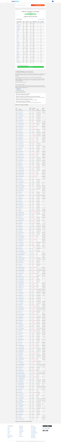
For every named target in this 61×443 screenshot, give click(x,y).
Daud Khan (18, 56)
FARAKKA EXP (20, 223)
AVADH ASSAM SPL (21, 187)
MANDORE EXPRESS (21, 270)
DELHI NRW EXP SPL (21, 254)
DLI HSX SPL (20, 331)
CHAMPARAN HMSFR (21, 378)
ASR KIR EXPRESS (20, 381)
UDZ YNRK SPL (20, 207)
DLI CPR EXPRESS (20, 362)
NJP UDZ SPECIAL (20, 206)
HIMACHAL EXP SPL (21, 157)
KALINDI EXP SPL (20, 160)
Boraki (17, 34)
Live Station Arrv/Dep (34, 432)
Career (9, 432)
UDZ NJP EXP (20, 264)
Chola (17, 40)
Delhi (17, 23)
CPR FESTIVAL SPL (21, 168)
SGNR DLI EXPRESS (21, 314)
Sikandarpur (18, 43)
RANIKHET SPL (20, 165)
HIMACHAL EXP (20, 226)
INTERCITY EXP (20, 306)
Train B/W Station (33, 431)
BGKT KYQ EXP (20, 367)
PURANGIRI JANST (21, 284)
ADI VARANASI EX (20, 279)
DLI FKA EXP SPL (20, 151)
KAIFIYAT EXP (20, 289)
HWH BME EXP (20, 295)
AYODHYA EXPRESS (21, 195)
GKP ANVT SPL (20, 392)
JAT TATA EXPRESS (21, 397)
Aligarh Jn (18, 54)
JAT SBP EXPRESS (20, 245)
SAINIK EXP (20, 209)
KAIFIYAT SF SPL (20, 110)
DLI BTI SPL (20, 162)
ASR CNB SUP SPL (21, 251)
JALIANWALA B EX (21, 298)
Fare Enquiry (33, 435)
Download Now (30, 66)
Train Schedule (33, 428)
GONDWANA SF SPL (21, 212)
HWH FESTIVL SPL (21, 115)
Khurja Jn (18, 45)
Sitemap (9, 437)
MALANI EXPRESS (20, 409)
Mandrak (18, 57)
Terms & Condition (10, 436)
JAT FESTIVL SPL (20, 242)
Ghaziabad (18, 29)
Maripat (18, 31)
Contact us (9, 431)
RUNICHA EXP (20, 323)
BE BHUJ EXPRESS (21, 339)
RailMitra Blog (21, 427)
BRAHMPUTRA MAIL (21, 372)
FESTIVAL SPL (20, 265)
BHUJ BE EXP (20, 337)
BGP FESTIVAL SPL (21, 262)
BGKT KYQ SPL (20, 179)
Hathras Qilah (19, 62)
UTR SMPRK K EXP (21, 359)
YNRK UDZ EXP (20, 408)
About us (9, 428)
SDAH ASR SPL (20, 118)
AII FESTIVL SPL (20, 121)
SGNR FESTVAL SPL (21, 123)
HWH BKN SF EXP (20, 143)
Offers (20, 435)
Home (8, 427)
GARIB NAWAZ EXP (21, 384)
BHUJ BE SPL (20, 148)
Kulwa (17, 51)
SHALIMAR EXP (20, 229)
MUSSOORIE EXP (20, 315)
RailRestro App (19, 88)
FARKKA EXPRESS (20, 220)
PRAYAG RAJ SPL (20, 240)
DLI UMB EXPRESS (21, 345)
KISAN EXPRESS (20, 351)
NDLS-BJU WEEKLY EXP (21, 375)
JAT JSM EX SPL (20, 159)
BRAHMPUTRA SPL (21, 190)
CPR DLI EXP (20, 361)
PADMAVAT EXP (20, 196)
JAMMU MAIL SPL (20, 132)
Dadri (17, 32)
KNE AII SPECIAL (20, 182)
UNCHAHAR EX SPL (21, 146)
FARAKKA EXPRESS (21, 218)
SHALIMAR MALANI (21, 348)
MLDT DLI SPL (20, 129)
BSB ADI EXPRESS (20, 281)
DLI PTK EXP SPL (20, 140)
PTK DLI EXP (20, 417)
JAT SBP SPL (20, 193)
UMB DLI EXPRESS (21, 347)
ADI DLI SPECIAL (20, 126)
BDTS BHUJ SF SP (21, 276)
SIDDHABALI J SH (20, 287)
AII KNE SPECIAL (20, 184)
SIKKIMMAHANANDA (21, 364)
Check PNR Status (33, 427)
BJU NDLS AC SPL (20, 370)
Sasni (17, 59)
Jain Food (20, 432)
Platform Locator (33, 437)
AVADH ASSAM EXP (21, 386)
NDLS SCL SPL (20, 248)
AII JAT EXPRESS (20, 301)
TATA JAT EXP (20, 395)
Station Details (33, 436)
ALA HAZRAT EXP (20, 336)
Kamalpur (18, 46)
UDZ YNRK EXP (20, 406)
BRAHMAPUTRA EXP (21, 373)
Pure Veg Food (21, 431)
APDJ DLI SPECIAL (21, 176)
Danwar (18, 48)
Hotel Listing (21, 436)
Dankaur (18, 37)
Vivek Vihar (18, 26)
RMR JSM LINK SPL (21, 170)
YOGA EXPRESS (20, 398)
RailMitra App (18, 89)
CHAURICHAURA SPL (21, 259)
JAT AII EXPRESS (20, 303)
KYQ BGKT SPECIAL (21, 181)
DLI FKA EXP (20, 342)
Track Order (21, 428)
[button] (30, 66)
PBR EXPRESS (20, 403)
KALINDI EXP (20, 234)
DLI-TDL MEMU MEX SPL (21, 253)
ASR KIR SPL (20, 217)
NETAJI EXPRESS (20, 292)
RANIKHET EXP (20, 356)
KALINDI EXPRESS (20, 232)
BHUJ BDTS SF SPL (21, 278)
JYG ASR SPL (20, 256)
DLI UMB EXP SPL (20, 154)
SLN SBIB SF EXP (20, 414)
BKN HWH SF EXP (20, 145)
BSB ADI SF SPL (20, 204)
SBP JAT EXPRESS (20, 243)
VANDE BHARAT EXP (21, 267)
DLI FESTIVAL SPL (20, 135)
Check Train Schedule (38, 5)
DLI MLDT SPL (20, 312)
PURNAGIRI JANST (21, 171)
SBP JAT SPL (20, 192)
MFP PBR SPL (20, 201)
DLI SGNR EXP (20, 304)
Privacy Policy (10, 435)
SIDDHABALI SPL (20, 137)
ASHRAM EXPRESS (21, 309)
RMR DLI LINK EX (20, 273)
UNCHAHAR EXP (20, 198)
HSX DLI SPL (20, 334)
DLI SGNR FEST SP (21, 124)
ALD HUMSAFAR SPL (21, 237)
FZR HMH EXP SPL (21, 215)
